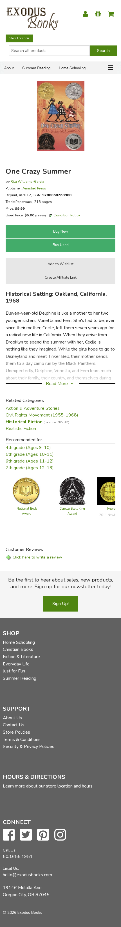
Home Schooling (72, 67)
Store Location (19, 38)
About (9, 67)
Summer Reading (36, 67)
